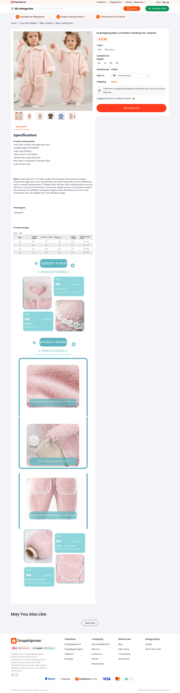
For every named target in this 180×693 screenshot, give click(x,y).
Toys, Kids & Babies (28, 23)
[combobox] (127, 75)
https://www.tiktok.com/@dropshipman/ (13, 674)
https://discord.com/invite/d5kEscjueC (17, 674)
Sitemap (165, 690)
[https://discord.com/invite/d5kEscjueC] (16, 674)
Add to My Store (131, 108)
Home (13, 23)
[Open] (148, 76)
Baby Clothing (46, 23)
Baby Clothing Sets (64, 23)
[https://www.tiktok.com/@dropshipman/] (12, 674)
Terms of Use (143, 690)
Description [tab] (21, 126)
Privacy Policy (155, 690)
